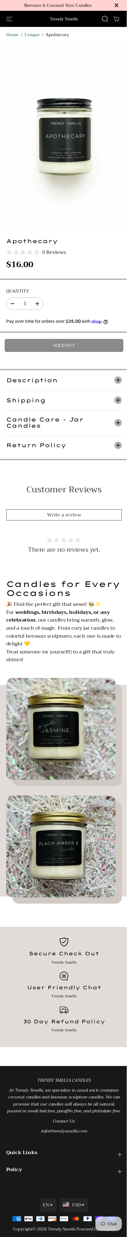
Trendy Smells (60, 1231)
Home (12, 34)
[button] (9, 18)
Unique (32, 34)
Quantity (17, 291)
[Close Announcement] (116, 5)
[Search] (105, 18)
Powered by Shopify (94, 1231)
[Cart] (116, 18)
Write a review (62, 510)
